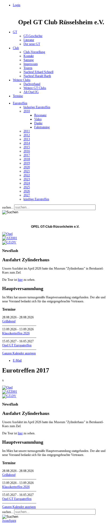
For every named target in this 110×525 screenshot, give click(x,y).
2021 (26, 171)
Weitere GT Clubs (34, 88)
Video (38, 119)
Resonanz (40, 115)
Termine (18, 96)
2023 (26, 179)
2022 (26, 175)
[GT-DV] (9, 242)
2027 (26, 195)
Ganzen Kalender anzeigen (19, 353)
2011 (26, 131)
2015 (26, 147)
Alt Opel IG (31, 92)
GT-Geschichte (32, 36)
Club (16, 48)
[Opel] (7, 234)
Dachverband (31, 84)
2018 (26, 159)
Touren (27, 68)
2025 (26, 187)
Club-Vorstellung (34, 52)
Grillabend (8, 321)
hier (20, 280)
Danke (38, 123)
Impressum (30, 64)
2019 (26, 163)
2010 (26, 111)
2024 (26, 183)
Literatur (28, 40)
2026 (26, 191)
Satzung (28, 60)
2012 (26, 135)
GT (15, 32)
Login (16, 5)
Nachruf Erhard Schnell (38, 72)
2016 (26, 151)
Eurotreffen (20, 103)
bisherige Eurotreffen (36, 107)
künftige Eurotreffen (36, 199)
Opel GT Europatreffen (17, 345)
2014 (26, 143)
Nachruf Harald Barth (37, 76)
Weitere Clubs (21, 80)
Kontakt (28, 56)
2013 (26, 139)
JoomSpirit (9, 521)
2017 (26, 155)
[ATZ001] (9, 238)
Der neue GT (31, 44)
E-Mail (17, 360)
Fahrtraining (42, 127)
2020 (26, 167)
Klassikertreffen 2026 (16, 333)
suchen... (7, 207)
